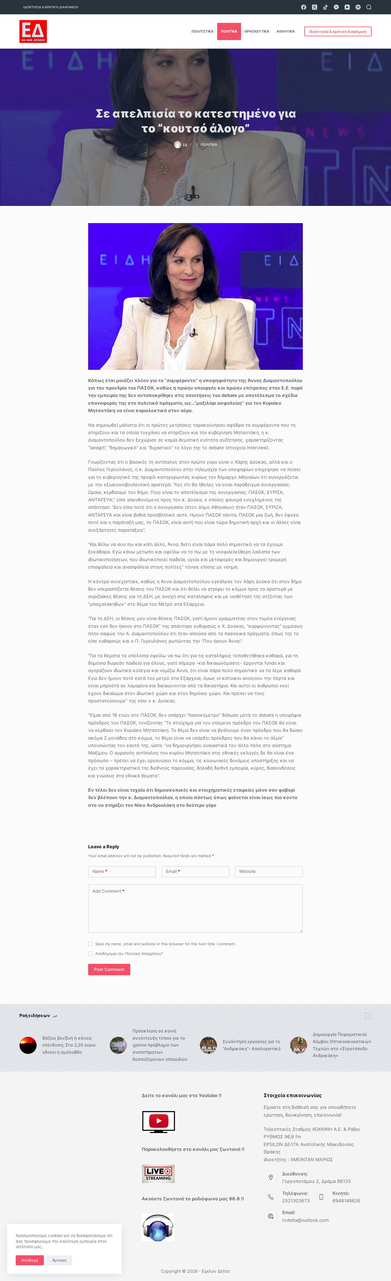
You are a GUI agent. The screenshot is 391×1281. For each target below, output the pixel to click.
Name (99, 871)
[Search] (369, 7)
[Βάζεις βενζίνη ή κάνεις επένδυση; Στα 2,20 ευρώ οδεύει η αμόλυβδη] (28, 1045)
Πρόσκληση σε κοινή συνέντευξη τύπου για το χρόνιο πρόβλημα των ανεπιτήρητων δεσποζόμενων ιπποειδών (160, 1045)
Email (173, 871)
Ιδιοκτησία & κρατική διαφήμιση (50, 7)
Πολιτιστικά (202, 31)
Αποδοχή (29, 1260)
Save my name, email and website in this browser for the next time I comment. (165, 944)
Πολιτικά (229, 31)
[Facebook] (303, 7)
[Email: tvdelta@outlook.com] (271, 1216)
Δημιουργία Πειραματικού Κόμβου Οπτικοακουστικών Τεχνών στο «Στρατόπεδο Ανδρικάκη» (342, 1045)
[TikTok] (325, 7)
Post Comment (109, 969)
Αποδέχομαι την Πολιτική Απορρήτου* (129, 953)
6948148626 (346, 1200)
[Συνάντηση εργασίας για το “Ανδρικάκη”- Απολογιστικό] (208, 1045)
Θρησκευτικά (256, 31)
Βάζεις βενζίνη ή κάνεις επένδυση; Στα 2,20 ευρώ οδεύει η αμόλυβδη (69, 1045)
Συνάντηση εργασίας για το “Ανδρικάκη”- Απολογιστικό (252, 1045)
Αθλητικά (286, 31)
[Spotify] (358, 7)
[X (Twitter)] (314, 7)
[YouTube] (347, 7)
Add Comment (108, 891)
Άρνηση (59, 1260)
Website (247, 871)
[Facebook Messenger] (336, 7)
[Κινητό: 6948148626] (321, 1197)
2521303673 (296, 1200)
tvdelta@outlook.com (305, 1220)
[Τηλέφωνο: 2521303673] (271, 1197)
